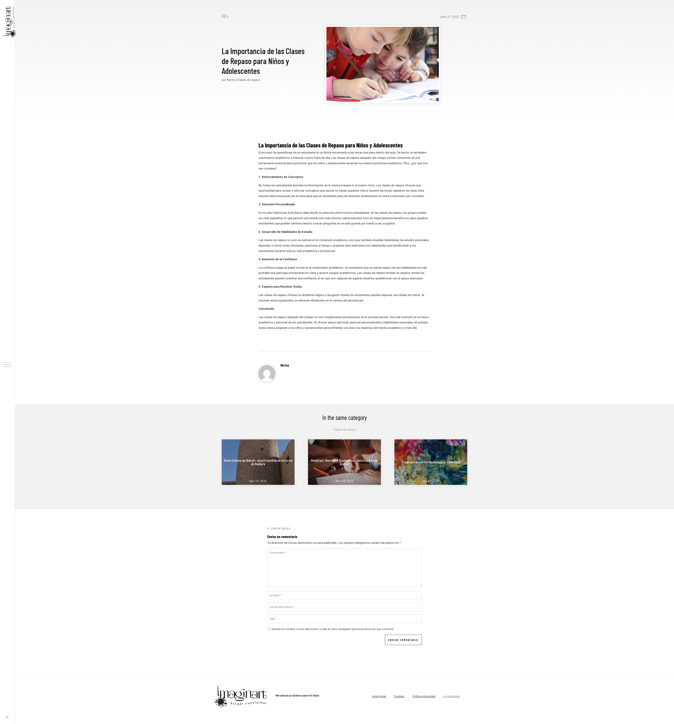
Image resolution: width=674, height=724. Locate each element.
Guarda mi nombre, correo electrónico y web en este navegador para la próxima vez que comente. (333, 629)
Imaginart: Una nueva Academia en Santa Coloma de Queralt (344, 462)
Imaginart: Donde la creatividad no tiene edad (431, 462)
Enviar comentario (403, 640)
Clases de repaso (248, 80)
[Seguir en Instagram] (7, 717)
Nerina (231, 80)
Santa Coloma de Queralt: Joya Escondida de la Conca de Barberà (258, 462)
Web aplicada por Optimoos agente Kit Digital (297, 695)
